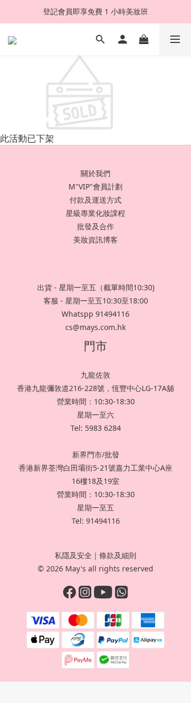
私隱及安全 (73, 555)
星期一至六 (95, 415)
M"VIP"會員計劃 (95, 186)
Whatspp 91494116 (95, 314)
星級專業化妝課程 (95, 213)
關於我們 (95, 173)
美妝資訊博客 (95, 240)
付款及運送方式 (95, 200)
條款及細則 (117, 555)
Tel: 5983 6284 (96, 428)
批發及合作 (95, 226)
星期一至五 (95, 507)
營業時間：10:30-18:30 (96, 401)
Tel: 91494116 (96, 521)
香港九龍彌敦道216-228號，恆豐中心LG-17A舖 (95, 388)
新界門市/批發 (95, 454)
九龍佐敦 (95, 375)
